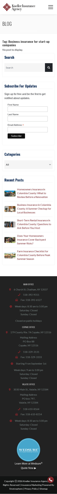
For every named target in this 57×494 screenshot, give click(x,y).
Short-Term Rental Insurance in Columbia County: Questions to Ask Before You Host (34, 224)
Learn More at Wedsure (28, 463)
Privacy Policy (31, 488)
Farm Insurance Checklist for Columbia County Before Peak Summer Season (33, 255)
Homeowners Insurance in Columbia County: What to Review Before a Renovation (32, 193)
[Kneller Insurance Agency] (19, 7)
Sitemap (44, 488)
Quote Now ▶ (28, 468)
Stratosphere (16, 488)
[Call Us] (51, 480)
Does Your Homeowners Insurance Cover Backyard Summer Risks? (31, 239)
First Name (13, 104)
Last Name (13, 114)
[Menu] (51, 7)
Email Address (16, 125)
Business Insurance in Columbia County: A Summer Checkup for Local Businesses (34, 208)
